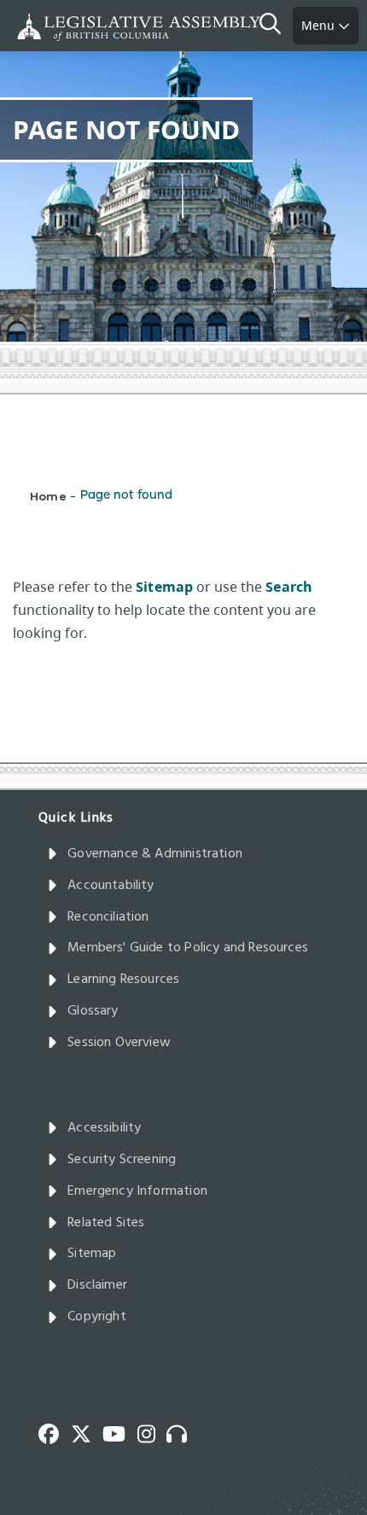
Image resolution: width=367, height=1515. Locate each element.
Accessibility (104, 1128)
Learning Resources (123, 979)
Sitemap (91, 1254)
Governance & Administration (154, 854)
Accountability (110, 885)
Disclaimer (97, 1285)
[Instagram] (152, 1432)
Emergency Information (137, 1191)
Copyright (96, 1317)
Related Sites (105, 1223)
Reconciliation (108, 917)
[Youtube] (119, 1432)
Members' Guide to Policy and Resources (187, 948)
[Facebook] (54, 1432)
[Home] (68, 27)
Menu (319, 25)
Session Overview (119, 1043)
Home (48, 495)
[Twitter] (87, 1432)
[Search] (276, 25)
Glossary (92, 1011)
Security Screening (121, 1160)
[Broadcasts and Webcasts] (182, 1432)
